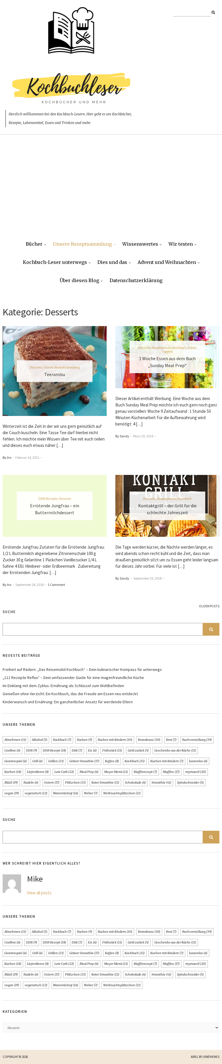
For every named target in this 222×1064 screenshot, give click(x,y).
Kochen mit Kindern (167, 761)
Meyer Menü (116, 772)
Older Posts (209, 606)
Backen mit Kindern (115, 740)
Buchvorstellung (197, 740)
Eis (92, 750)
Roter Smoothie (105, 782)
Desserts (36, 367)
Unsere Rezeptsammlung (82, 244)
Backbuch (62, 740)
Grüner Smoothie (84, 761)
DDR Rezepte (48, 499)
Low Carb (64, 772)
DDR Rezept (54, 750)
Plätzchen (75, 782)
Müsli (11, 782)
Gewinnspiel (15, 761)
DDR (31, 750)
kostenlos (198, 761)
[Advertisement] (111, 191)
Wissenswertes (140, 244)
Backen (84, 740)
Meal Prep (89, 772)
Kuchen (12, 772)
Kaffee (112, 761)
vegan (11, 793)
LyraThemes (211, 1057)
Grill (37, 761)
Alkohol (39, 740)
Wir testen (181, 244)
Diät (77, 750)
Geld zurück (138, 750)
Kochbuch (179, 348)
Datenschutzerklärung (136, 280)
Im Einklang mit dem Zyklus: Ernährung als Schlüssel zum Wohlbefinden (63, 685)
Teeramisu (54, 374)
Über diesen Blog (79, 280)
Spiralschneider (190, 782)
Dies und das (112, 262)
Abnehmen (15, 740)
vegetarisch (36, 793)
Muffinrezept (145, 772)
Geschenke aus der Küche (175, 750)
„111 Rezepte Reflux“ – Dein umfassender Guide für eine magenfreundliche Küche (73, 677)
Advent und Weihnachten (167, 262)
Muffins (171, 772)
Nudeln (30, 782)
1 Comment (56, 584)
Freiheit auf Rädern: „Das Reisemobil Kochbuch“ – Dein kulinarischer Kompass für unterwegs (82, 669)
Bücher (34, 244)
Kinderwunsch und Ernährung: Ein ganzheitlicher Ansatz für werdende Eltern (68, 701)
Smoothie (161, 782)
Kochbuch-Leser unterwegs (55, 262)
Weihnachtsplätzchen (122, 793)
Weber (91, 793)
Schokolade (135, 782)
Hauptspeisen (161, 348)
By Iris (7, 457)
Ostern (52, 782)
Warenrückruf (65, 793)
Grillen (56, 761)
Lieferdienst (38, 772)
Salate (192, 348)
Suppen (167, 351)
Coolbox (12, 750)
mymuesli (195, 772)
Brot (171, 740)
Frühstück (112, 750)
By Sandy (122, 436)
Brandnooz (149, 740)
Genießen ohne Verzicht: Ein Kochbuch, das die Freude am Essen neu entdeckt (70, 693)
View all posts (39, 892)
